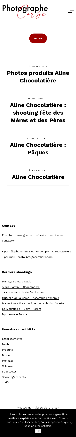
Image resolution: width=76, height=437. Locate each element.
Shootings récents (14, 377)
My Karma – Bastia (14, 314)
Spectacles (9, 371)
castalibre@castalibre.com (35, 256)
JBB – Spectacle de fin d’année (23, 292)
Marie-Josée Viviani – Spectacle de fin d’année (33, 303)
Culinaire (7, 366)
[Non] (71, 423)
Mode (5, 344)
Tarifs (5, 382)
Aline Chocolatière (38, 176)
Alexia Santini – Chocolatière (21, 286)
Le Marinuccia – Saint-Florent (21, 308)
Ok (38, 431)
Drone (6, 355)
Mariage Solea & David (16, 281)
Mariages (7, 360)
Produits (7, 349)
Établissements (12, 338)
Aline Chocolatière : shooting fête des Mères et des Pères (38, 113)
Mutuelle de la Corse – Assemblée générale (30, 297)
